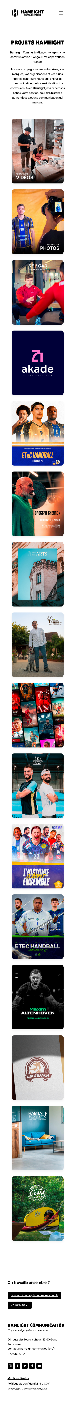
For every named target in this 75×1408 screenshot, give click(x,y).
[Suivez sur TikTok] (32, 1366)
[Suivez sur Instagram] (10, 1366)
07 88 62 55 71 (19, 1305)
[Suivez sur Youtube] (39, 1366)
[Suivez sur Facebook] (17, 1366)
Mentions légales (18, 1378)
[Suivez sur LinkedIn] (25, 1366)
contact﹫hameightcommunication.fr (34, 1295)
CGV (47, 1384)
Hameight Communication (25, 1389)
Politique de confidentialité (24, 1384)
